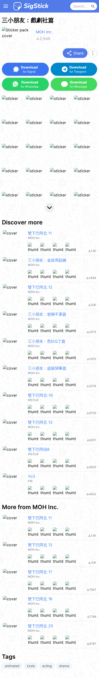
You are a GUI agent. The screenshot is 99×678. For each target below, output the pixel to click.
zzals (31, 666)
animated (12, 666)
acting (47, 666)
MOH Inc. (44, 31)
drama (64, 666)
